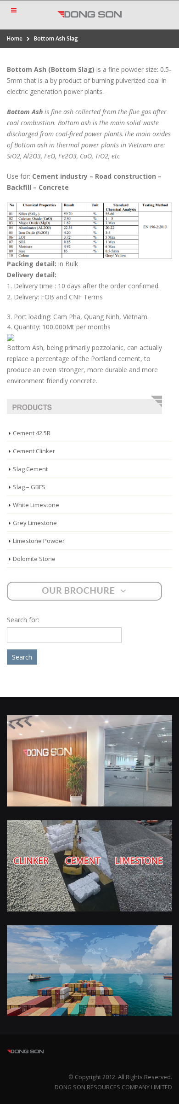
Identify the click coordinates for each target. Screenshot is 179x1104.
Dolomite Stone (34, 559)
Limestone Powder (39, 541)
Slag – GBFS (29, 487)
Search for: (23, 619)
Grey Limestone (35, 523)
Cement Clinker (34, 451)
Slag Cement (30, 469)
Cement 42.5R (31, 433)
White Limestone (36, 505)
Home (14, 38)
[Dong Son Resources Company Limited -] (89, 14)
